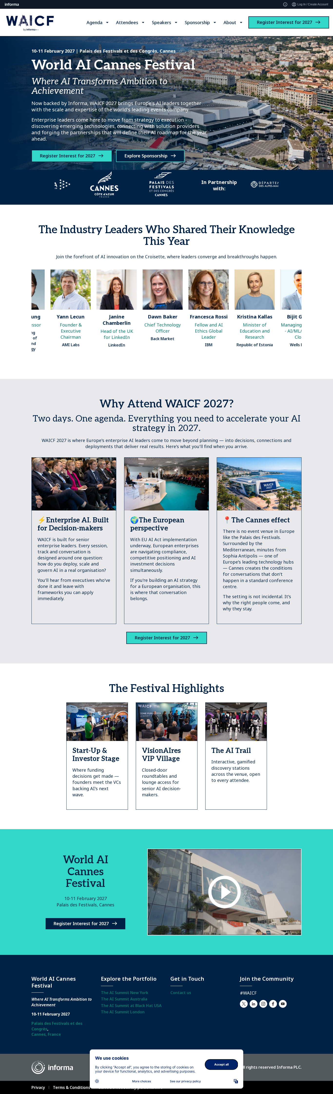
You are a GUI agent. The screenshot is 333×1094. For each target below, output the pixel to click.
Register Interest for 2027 (284, 22)
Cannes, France (46, 1034)
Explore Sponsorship (145, 156)
